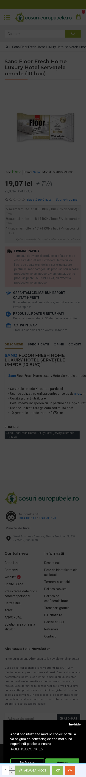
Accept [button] (62, 762)
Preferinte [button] (27, 762)
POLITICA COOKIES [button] (27, 749)
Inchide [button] (75, 724)
